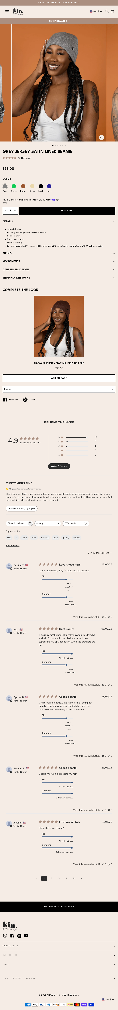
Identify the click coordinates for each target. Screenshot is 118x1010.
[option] (59, 3)
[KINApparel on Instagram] (5, 936)
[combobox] (47, 523)
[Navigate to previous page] (37, 878)
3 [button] (58, 146)
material (45, 537)
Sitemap (63, 995)
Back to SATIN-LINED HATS (61, 906)
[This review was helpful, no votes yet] (103, 617)
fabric (24, 537)
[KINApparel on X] (19, 936)
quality (66, 537)
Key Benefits (11, 261)
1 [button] (53, 146)
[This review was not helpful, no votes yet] (109, 617)
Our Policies (10, 955)
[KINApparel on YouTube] (26, 936)
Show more (12, 545)
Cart (59, 378)
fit (16, 537)
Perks (6, 964)
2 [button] (56, 146)
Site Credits (73, 995)
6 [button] (65, 146)
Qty (5, 203)
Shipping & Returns (16, 278)
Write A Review (59, 466)
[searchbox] (16, 523)
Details (8, 221)
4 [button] (60, 146)
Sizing (7, 253)
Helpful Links (10, 946)
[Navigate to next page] (81, 878)
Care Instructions (16, 269)
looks (55, 537)
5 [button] (63, 146)
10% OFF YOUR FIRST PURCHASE (19, 978)
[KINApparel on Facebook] (12, 936)
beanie (76, 537)
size (9, 537)
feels (33, 537)
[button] (59, 21)
